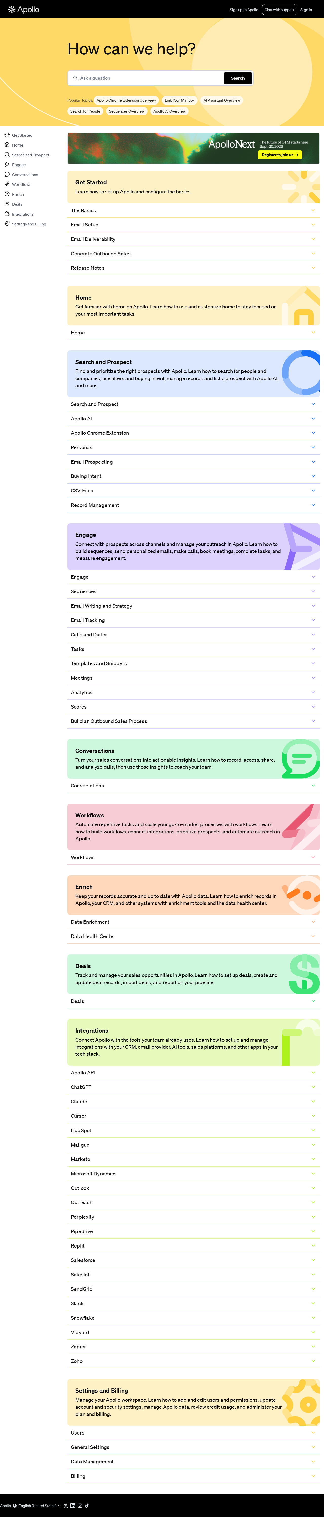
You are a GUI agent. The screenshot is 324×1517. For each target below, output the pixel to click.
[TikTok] (88, 1505)
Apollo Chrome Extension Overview (126, 100)
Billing (78, 1476)
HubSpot (81, 1130)
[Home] (23, 9)
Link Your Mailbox (180, 100)
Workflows (83, 857)
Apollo (5, 1505)
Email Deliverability (93, 239)
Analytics (81, 692)
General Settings (90, 1447)
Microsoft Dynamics (93, 1174)
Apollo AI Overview (169, 111)
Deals (77, 1001)
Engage (80, 577)
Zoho (77, 1361)
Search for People (85, 111)
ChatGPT (81, 1087)
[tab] (18, 135)
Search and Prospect (94, 404)
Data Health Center (93, 936)
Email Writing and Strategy (101, 606)
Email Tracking (88, 620)
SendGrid (82, 1289)
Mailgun (80, 1145)
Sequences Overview (127, 111)
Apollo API (83, 1073)
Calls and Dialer (89, 635)
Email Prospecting (92, 462)
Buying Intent (86, 476)
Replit (78, 1246)
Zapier (78, 1347)
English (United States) (37, 1505)
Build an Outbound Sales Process (109, 721)
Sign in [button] (306, 9)
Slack (77, 1303)
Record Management (95, 505)
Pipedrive (82, 1231)
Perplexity (82, 1217)
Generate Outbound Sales (100, 254)
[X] (66, 1505)
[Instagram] (81, 1505)
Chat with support (279, 9)
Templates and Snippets (99, 663)
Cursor (78, 1116)
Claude (79, 1101)
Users (77, 1433)
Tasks (77, 649)
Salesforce (83, 1260)
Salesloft (81, 1275)
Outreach (81, 1202)
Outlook (80, 1188)
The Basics (83, 210)
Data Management (92, 1462)
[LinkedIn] (73, 1505)
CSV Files (82, 491)
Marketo (80, 1159)
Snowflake (83, 1318)
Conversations (87, 786)
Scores (79, 707)
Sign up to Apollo (244, 9)
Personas (81, 447)
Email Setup (84, 225)
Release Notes (88, 268)
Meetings (82, 678)
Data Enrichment (90, 922)
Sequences (83, 591)
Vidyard (80, 1332)
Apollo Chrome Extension (100, 433)
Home (78, 332)
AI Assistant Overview (222, 100)
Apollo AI (81, 418)
